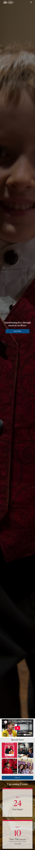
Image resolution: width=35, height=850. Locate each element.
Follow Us (17, 777)
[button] (31, 2)
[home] (8, 2)
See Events (17, 332)
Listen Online (17, 327)
